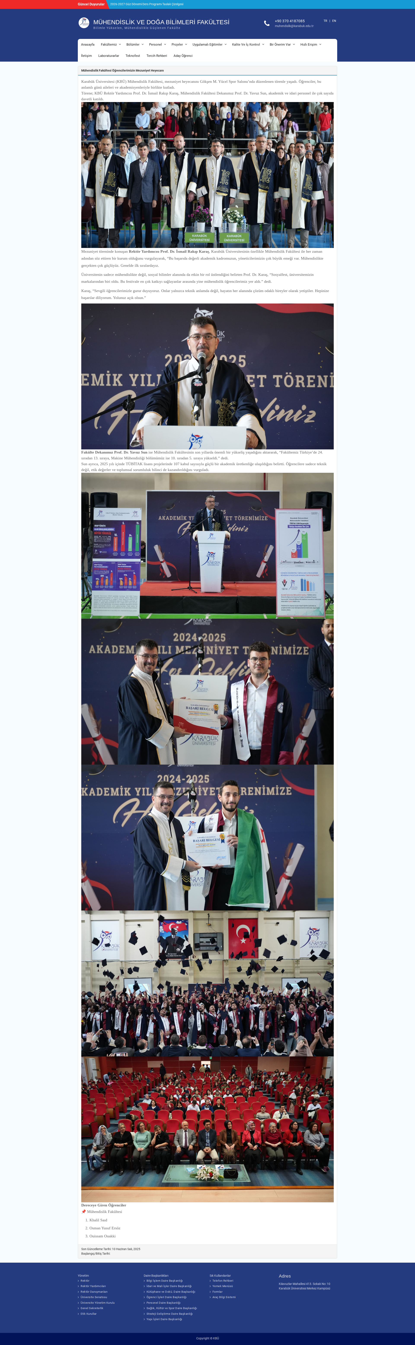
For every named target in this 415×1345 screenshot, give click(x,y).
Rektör (85, 1280)
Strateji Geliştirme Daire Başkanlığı (170, 1313)
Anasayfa (87, 44)
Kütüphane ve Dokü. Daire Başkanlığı (171, 1291)
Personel (155, 44)
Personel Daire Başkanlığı (164, 1302)
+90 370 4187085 (290, 21)
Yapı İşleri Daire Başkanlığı (164, 1319)
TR (325, 20)
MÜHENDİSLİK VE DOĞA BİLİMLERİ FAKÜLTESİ (161, 22)
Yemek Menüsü (222, 1286)
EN (334, 20)
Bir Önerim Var (280, 44)
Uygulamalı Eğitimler (207, 44)
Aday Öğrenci (183, 56)
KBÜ (216, 1338)
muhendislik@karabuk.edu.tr (294, 26)
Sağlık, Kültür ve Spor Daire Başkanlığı (172, 1308)
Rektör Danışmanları (94, 1291)
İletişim (86, 56)
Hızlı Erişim (308, 44)
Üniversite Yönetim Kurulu (98, 1302)
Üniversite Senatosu (94, 1297)
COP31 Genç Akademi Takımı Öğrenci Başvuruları (143, 4)
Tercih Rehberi (157, 56)
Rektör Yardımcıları (93, 1286)
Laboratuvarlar (108, 56)
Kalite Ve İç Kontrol (246, 44)
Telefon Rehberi (222, 1280)
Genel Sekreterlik (92, 1308)
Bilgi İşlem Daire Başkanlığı (165, 1280)
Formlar (217, 1291)
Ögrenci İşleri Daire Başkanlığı (167, 1297)
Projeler (177, 44)
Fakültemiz (109, 44)
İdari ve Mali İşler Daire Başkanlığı (169, 1286)
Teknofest (133, 56)
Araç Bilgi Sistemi (224, 1297)
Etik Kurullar (89, 1313)
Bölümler (132, 44)
